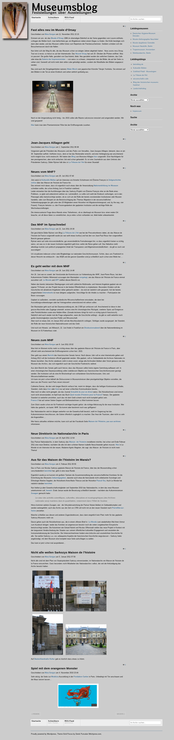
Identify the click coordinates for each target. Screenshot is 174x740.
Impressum (137, 111)
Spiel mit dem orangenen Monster (54, 668)
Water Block (72, 69)
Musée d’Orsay (57, 38)
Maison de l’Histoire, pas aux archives (104, 421)
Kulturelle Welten (48, 180)
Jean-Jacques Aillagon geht (50, 142)
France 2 (34, 400)
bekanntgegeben (59, 478)
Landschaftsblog (139, 89)
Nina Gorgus (50, 34)
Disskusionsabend (92, 328)
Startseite (36, 17)
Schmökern (53, 18)
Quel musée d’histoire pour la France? (86, 395)
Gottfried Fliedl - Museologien (144, 72)
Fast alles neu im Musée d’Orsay (53, 29)
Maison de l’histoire (77, 442)
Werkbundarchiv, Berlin (142, 53)
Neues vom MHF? (43, 171)
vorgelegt (83, 277)
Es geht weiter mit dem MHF (50, 266)
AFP (57, 280)
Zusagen (34, 493)
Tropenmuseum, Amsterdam (144, 50)
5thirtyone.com (95, 734)
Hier (32, 125)
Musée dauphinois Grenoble (144, 43)
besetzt (49, 490)
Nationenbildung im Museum (106, 186)
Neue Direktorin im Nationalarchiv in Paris (60, 433)
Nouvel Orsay (81, 54)
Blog (73, 157)
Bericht (51, 355)
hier (95, 157)
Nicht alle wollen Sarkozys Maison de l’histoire (63, 552)
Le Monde (47, 280)
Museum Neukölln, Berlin (142, 46)
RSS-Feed (69, 18)
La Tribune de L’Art (71, 233)
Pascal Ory (101, 481)
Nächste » (121, 714)
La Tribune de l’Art (76, 162)
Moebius (54, 677)
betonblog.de (138, 64)
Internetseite (48, 293)
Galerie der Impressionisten (53, 59)
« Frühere (35, 714)
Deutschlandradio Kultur (44, 659)
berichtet (48, 471)
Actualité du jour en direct (82, 392)
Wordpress (51, 734)
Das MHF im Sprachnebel (48, 224)
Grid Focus (68, 734)
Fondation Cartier (81, 677)
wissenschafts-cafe (140, 79)
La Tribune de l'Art (140, 75)
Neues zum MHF (42, 340)
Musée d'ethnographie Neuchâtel (145, 39)
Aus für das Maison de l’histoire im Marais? (61, 459)
